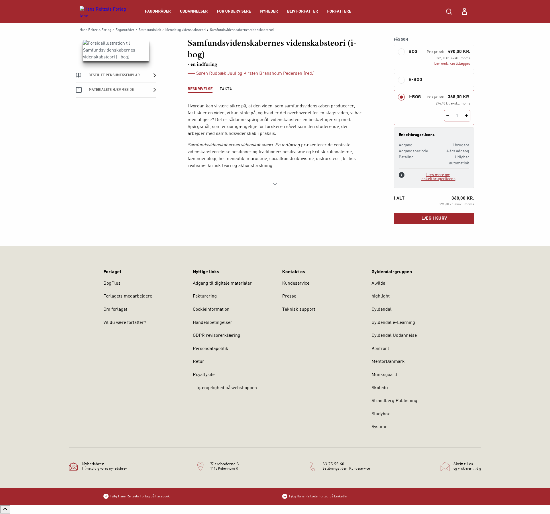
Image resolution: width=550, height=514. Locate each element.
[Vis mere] (275, 184)
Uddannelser (194, 11)
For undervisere (234, 11)
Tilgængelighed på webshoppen (225, 388)
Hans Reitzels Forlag (95, 30)
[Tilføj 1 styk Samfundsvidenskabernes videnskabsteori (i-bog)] (466, 115)
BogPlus (112, 283)
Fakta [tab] (226, 89)
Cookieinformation (211, 309)
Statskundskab (150, 30)
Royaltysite (204, 375)
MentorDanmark (388, 361)
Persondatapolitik (210, 348)
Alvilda (378, 283)
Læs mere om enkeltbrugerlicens (438, 177)
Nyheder (269, 11)
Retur (198, 361)
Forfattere (339, 11)
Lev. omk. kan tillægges (452, 64)
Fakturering (205, 296)
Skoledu (380, 388)
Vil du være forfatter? (124, 322)
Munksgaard (384, 375)
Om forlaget (115, 309)
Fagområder (158, 11)
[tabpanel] (275, 145)
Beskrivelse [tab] (200, 89)
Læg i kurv (434, 218)
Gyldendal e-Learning (393, 322)
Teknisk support (298, 309)
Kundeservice (295, 283)
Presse (289, 296)
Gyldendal (382, 309)
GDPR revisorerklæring (216, 335)
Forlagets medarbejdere (127, 296)
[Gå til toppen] (5, 509)
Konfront (380, 348)
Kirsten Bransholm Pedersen (272, 73)
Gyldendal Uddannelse (394, 335)
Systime (379, 427)
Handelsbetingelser (212, 322)
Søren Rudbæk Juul (216, 73)
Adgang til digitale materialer (222, 283)
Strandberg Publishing (394, 401)
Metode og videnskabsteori (185, 30)
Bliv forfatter (302, 11)
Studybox (381, 414)
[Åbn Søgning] (449, 11)
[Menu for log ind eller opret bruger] (464, 11)
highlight (381, 296)
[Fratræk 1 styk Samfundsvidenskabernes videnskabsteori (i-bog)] (447, 115)
